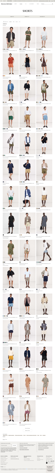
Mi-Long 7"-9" (27, 16)
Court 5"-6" (12, 16)
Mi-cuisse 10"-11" (42, 16)
